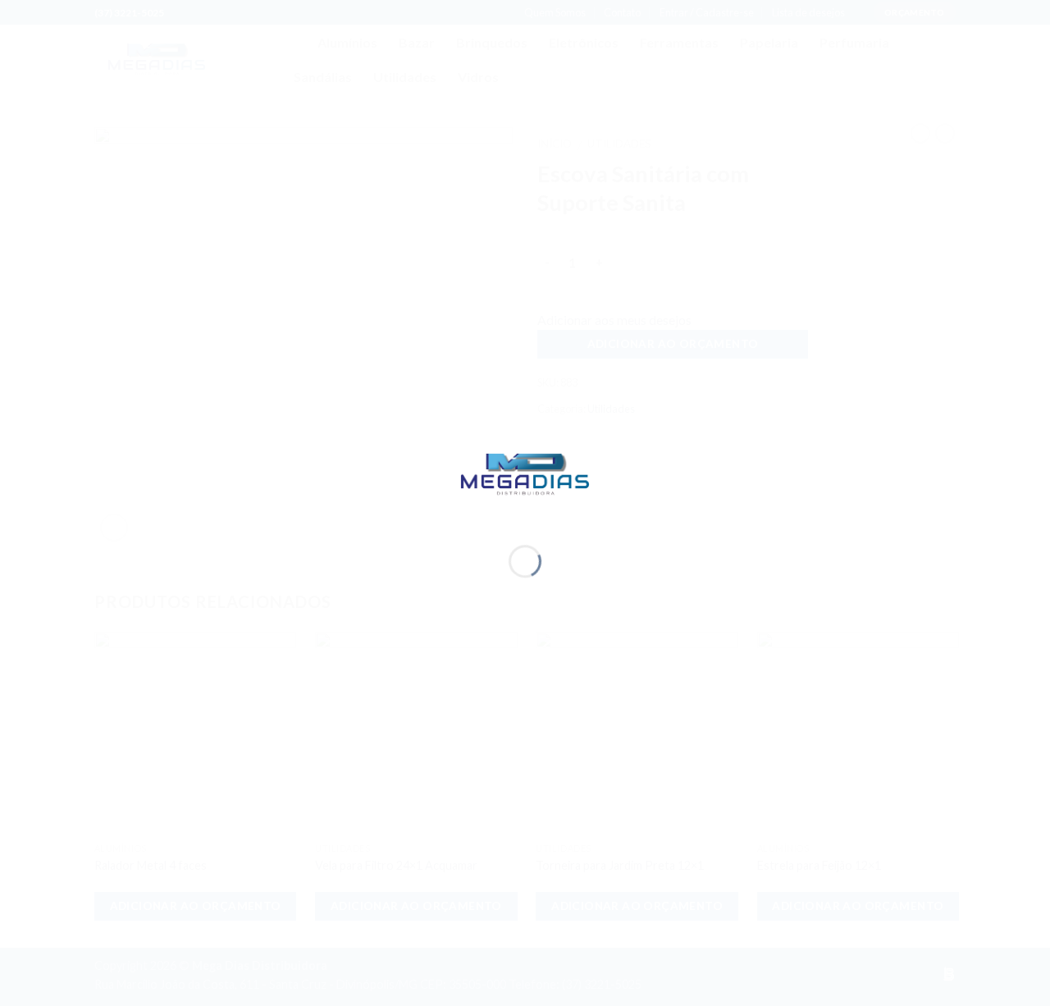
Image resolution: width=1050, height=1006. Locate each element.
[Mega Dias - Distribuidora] (525, 472)
